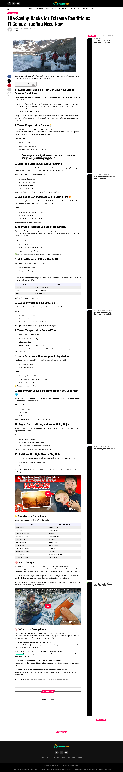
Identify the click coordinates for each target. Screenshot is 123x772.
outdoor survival (33, 681)
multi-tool (20, 654)
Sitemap (80, 758)
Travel (31, 9)
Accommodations (51, 9)
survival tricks (56, 681)
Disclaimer (57, 758)
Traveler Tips (75, 9)
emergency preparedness (46, 679)
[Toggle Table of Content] (32, 84)
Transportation (63, 9)
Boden (17, 30)
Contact (49, 758)
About (42, 758)
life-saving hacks (20, 681)
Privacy (64, 758)
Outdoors (85, 9)
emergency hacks (31, 679)
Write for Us (71, 758)
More (91, 9)
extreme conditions (62, 679)
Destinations (39, 9)
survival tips (45, 681)
